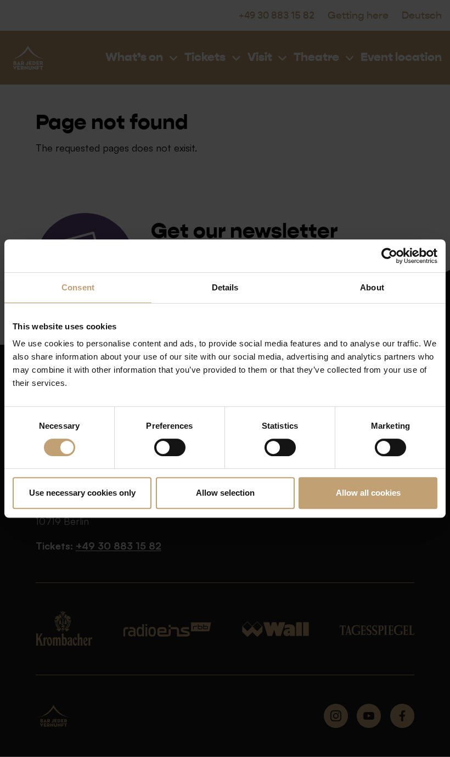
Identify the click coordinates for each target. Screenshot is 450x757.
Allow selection (225, 492)
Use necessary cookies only (82, 492)
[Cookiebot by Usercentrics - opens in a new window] (389, 256)
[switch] (169, 447)
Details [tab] (225, 287)
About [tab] (372, 287)
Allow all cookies (368, 492)
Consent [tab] (77, 287)
